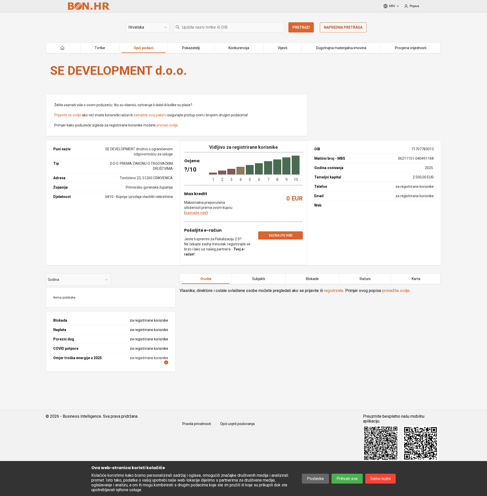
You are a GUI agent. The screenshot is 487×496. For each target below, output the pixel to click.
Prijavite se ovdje (67, 115)
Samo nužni (380, 478)
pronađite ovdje (396, 290)
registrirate (333, 290)
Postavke (315, 478)
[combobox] (229, 27)
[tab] (205, 279)
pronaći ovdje (167, 125)
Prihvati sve (347, 478)
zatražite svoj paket (149, 115)
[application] (254, 169)
